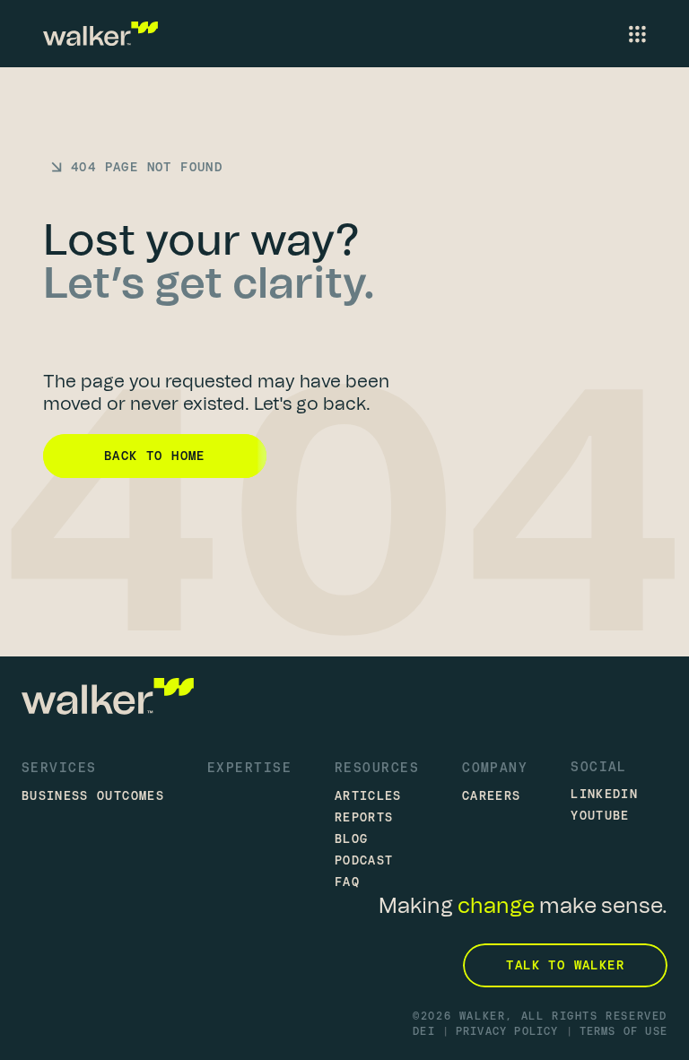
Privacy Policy (507, 1031)
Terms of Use (623, 1031)
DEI (424, 1031)
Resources (377, 767)
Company (495, 767)
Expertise (249, 767)
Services (59, 767)
